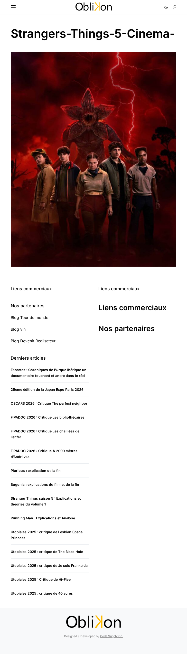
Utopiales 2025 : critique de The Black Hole (47, 552)
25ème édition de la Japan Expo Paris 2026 (47, 389)
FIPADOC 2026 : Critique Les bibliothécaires (47, 417)
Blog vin (18, 329)
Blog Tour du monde (29, 317)
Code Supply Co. (111, 636)
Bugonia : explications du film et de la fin (45, 484)
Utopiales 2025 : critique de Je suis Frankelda (49, 565)
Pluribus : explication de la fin (36, 470)
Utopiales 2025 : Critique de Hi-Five (41, 579)
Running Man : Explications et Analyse (43, 518)
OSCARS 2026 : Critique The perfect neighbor (49, 403)
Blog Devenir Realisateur (33, 340)
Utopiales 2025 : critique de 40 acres (42, 593)
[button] (13, 7)
